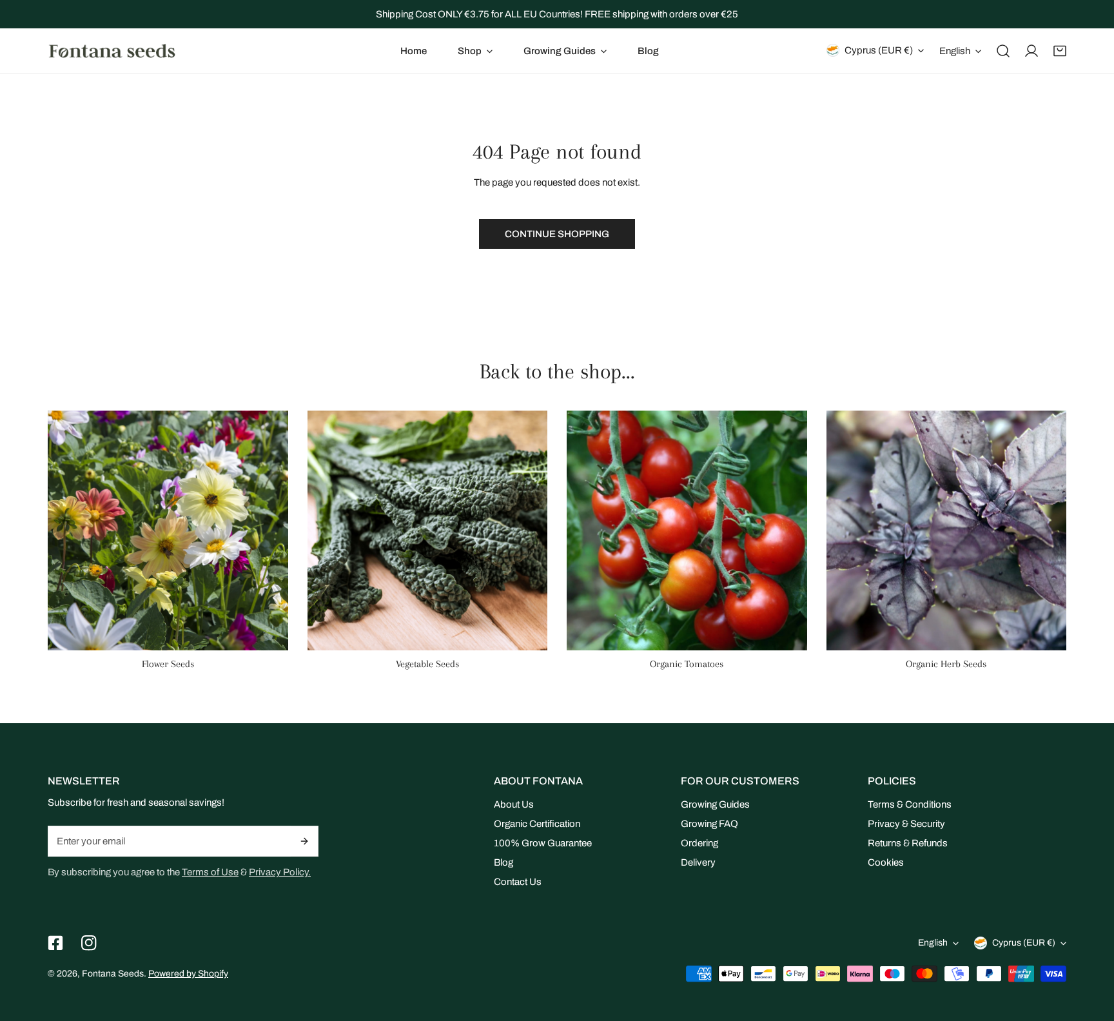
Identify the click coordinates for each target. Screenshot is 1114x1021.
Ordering (699, 843)
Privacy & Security (906, 824)
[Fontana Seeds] (112, 50)
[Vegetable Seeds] (428, 531)
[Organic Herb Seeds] (946, 531)
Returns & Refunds (908, 843)
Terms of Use (210, 872)
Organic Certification (537, 824)
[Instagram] (89, 943)
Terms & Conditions (910, 804)
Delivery (698, 862)
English (954, 51)
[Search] (1003, 51)
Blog (503, 862)
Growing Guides (715, 804)
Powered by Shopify (188, 973)
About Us (514, 804)
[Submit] (304, 841)
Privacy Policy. (280, 872)
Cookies (886, 862)
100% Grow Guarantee (543, 843)
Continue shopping (557, 234)
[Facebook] (55, 943)
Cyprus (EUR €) (879, 50)
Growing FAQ (709, 824)
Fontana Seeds (113, 973)
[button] (475, 51)
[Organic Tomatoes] (687, 531)
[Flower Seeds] (168, 531)
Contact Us (518, 882)
